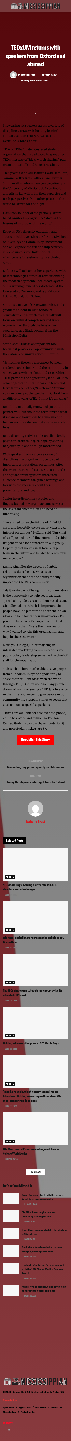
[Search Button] (66, 6)
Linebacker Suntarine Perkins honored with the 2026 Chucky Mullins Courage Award (43, 1269)
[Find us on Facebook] (4, 1430)
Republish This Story (35, 739)
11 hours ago (30, 1204)
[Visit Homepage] (35, 6)
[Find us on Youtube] (19, 1430)
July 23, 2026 (11, 894)
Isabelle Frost (28, 74)
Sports (10, 877)
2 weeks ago (29, 1256)
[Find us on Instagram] (14, 1430)
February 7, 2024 (49, 74)
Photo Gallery (9, 1412)
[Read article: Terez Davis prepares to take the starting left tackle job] (11, 1233)
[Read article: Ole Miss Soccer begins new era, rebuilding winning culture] (11, 1216)
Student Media (28, 1412)
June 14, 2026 (11, 1159)
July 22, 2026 (11, 1049)
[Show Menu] (4, 6)
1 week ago (29, 1221)
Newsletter (56, 1407)
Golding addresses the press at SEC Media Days (31, 1043)
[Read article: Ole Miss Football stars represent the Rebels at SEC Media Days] (35, 917)
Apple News (8, 1407)
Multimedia (40, 1407)
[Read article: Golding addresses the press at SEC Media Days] (35, 1023)
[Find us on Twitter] (9, 1430)
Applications (25, 1407)
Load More (36, 1172)
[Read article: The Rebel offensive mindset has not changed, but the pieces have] (11, 1251)
